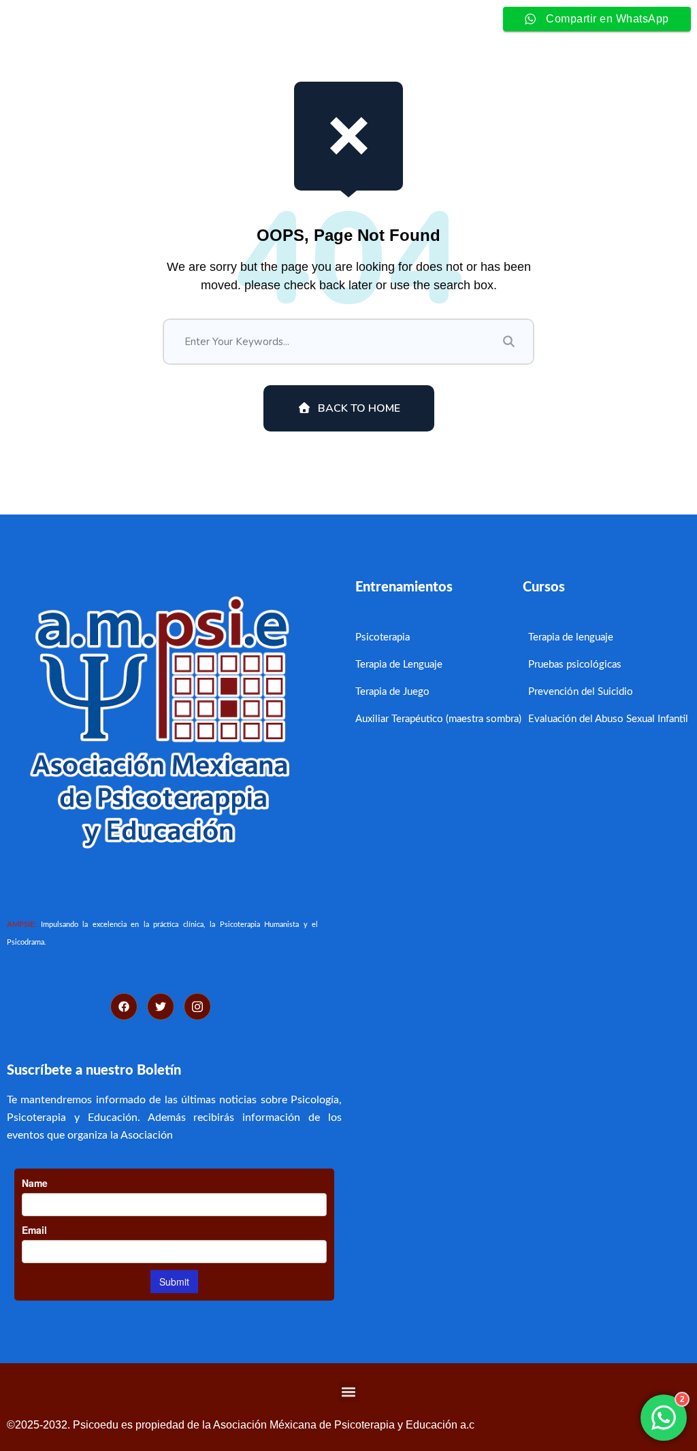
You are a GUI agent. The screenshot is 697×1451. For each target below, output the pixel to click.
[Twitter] (160, 1006)
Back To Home (359, 408)
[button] (349, 1392)
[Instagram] (197, 1006)
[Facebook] (123, 1006)
